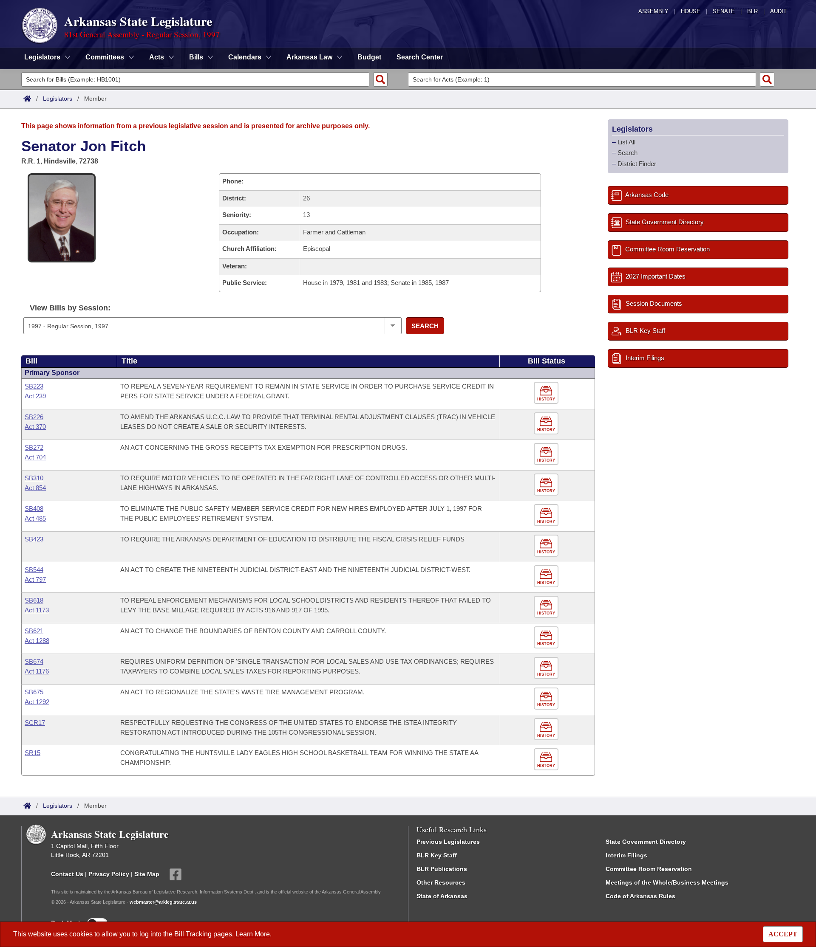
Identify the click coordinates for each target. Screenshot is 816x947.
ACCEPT (782, 934)
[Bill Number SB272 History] (547, 454)
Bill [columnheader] (31, 361)
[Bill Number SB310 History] (547, 484)
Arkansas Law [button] (309, 57)
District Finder (637, 163)
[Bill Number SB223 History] (547, 393)
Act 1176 (37, 671)
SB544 (34, 569)
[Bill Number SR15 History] (547, 759)
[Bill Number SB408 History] (547, 515)
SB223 (34, 386)
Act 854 (35, 487)
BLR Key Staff (436, 855)
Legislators (57, 98)
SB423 (34, 539)
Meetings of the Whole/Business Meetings (667, 882)
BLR (752, 11)
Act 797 (35, 579)
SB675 (34, 692)
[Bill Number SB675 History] (547, 698)
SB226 (34, 416)
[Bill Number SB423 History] (547, 546)
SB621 (34, 630)
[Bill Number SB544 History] (547, 576)
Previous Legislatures (448, 841)
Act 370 (35, 426)
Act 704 (35, 457)
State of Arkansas (442, 896)
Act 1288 (37, 640)
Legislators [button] (42, 57)
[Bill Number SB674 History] (547, 668)
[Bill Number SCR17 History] (547, 729)
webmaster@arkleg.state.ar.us (163, 902)
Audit (778, 11)
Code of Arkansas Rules (640, 896)
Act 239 (35, 396)
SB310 (34, 478)
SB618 (34, 600)
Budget (369, 57)
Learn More (252, 934)
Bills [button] (196, 57)
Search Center (420, 57)
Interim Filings (626, 855)
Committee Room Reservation (649, 868)
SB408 (34, 508)
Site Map (146, 874)
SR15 (32, 752)
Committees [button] (104, 57)
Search (425, 326)
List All (626, 142)
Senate (724, 11)
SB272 (34, 447)
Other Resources (440, 882)
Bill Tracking (193, 934)
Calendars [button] (244, 57)
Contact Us (67, 874)
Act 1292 (37, 701)
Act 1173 (37, 610)
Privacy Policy (108, 874)
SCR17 (35, 722)
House (690, 11)
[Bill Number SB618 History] (547, 607)
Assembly (653, 11)
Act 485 (35, 518)
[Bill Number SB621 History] (547, 637)
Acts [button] (156, 57)
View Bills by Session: (70, 308)
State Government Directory (646, 841)
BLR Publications (441, 868)
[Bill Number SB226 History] (547, 423)
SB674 (34, 661)
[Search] (380, 79)
